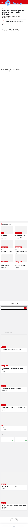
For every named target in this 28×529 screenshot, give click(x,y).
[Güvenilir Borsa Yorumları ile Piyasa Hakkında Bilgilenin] (7, 232)
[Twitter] (16, 519)
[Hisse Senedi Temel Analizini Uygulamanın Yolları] (21, 232)
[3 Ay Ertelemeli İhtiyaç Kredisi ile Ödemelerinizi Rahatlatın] (14, 500)
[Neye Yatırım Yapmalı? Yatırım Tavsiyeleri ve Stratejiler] (14, 402)
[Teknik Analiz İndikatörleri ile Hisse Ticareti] (21, 247)
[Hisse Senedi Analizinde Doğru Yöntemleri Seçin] (7, 261)
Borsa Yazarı (9, 21)
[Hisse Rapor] (14, 2)
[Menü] (2, 2)
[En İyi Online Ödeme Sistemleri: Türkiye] (14, 343)
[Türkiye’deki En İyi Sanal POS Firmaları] (14, 383)
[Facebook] (11, 519)
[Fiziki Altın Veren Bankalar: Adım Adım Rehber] (14, 422)
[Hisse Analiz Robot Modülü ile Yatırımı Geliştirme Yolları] (7, 247)
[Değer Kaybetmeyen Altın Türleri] (14, 481)
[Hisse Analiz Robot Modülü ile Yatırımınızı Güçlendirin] (21, 261)
